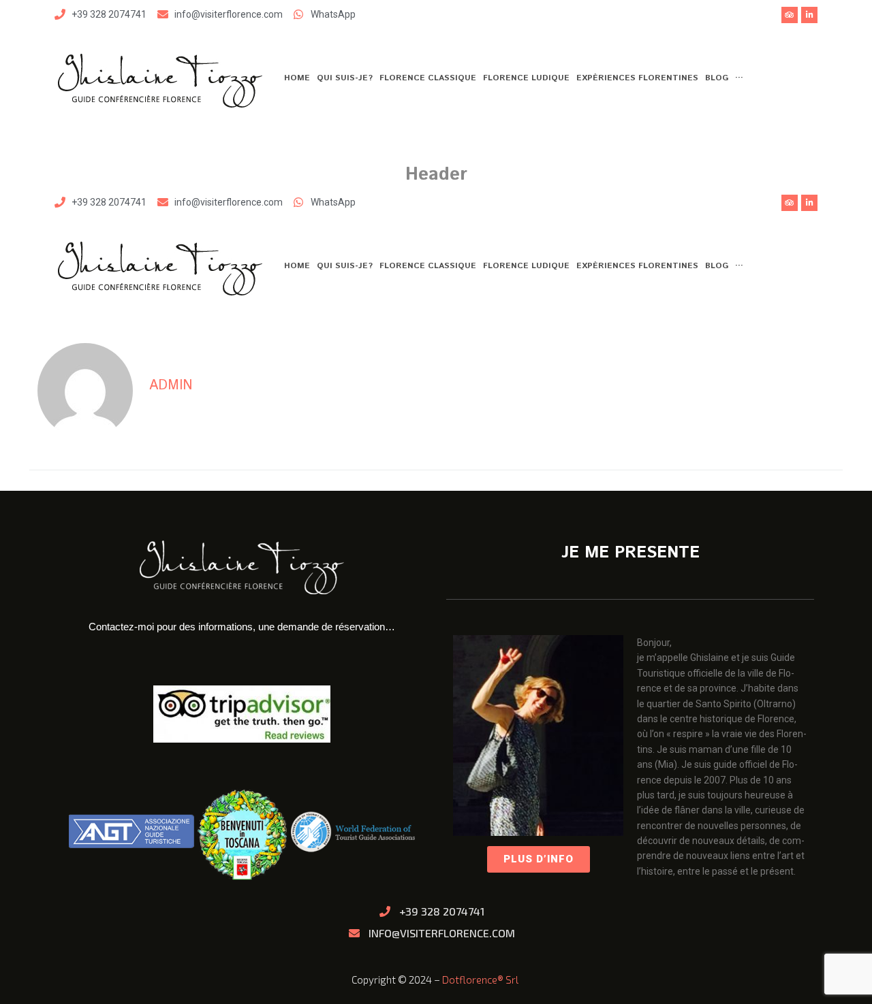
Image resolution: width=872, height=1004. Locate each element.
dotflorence (469, 979)
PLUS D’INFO (538, 859)
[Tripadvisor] (789, 15)
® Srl (508, 979)
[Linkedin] (809, 15)
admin (170, 385)
